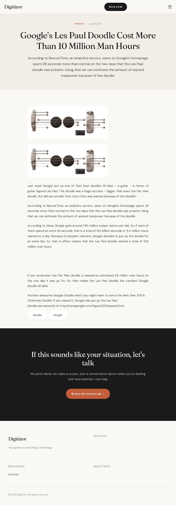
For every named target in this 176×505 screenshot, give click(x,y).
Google (57, 315)
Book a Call (115, 6)
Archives (13, 474)
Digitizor (13, 7)
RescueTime (55, 206)
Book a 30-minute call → (88, 394)
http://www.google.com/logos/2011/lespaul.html (92, 306)
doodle (37, 315)
